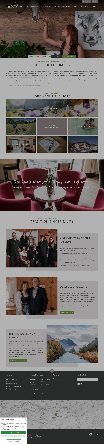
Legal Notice (17, 441)
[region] (13, 425)
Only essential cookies (13, 436)
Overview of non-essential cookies (14, 439)
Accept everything (12, 432)
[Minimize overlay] (25, 420)
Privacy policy (10, 441)
